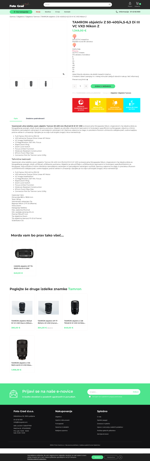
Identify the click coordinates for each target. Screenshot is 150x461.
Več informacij (133, 76)
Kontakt (67, 12)
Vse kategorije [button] (22, 12)
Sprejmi (97, 457)
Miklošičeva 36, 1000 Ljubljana (24, 416)
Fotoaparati (59, 424)
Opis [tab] (16, 118)
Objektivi (20, 17)
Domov (13, 17)
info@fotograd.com (21, 422)
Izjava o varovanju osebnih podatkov (110, 427)
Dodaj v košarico (103, 86)
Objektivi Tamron (33, 17)
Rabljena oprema (61, 430)
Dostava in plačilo (103, 424)
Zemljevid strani (103, 434)
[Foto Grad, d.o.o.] (20, 4)
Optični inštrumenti (62, 420)
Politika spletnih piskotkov (36, 459)
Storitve (48, 12)
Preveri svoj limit (79, 79)
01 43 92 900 (135, 12)
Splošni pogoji (102, 420)
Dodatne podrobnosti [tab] (35, 118)
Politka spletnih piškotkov (106, 430)
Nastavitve (111, 457)
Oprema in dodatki (62, 427)
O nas (57, 12)
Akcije (38, 12)
